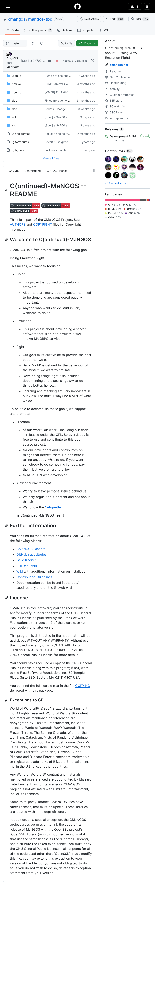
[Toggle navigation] (8, 6)
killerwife (13, 67)
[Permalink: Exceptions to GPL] (7, 700)
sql (14, 117)
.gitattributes (20, 142)
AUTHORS (17, 224)
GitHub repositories (31, 554)
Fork (116, 18)
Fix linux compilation (58, 150)
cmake (16, 84)
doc (14, 109)
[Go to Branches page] (33, 43)
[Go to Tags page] (41, 43)
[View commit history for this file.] (92, 61)
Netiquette (53, 507)
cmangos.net (119, 64)
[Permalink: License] (7, 597)
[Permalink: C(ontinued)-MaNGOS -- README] (7, 190)
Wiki (19, 571)
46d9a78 (68, 60)
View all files (51, 158)
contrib (16, 92)
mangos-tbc (40, 19)
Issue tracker (26, 560)
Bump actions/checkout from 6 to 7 (68, 75)
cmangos (16, 19)
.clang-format (21, 133)
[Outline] (93, 170)
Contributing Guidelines (34, 577)
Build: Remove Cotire (58, 84)
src (14, 125)
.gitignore (18, 150)
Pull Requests (26, 566)
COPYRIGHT (42, 224)
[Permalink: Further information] (7, 525)
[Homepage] (77, 6)
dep (14, 100)
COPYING (82, 685)
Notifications (91, 18)
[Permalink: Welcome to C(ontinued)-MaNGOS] (7, 239)
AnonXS (12, 58)
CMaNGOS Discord (31, 549)
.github (16, 75)
